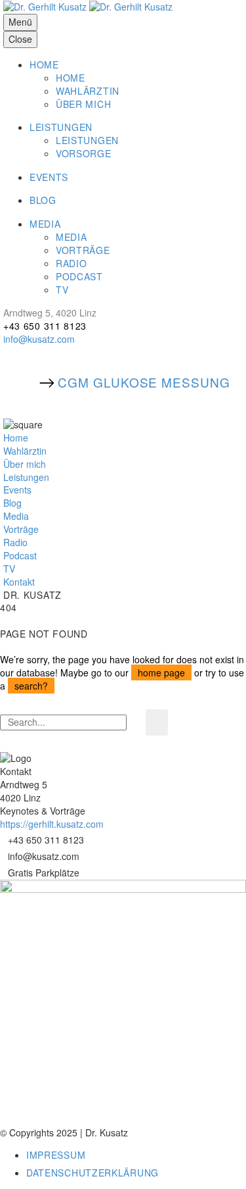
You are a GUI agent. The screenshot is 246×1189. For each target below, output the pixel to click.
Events (17, 489)
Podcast (20, 555)
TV (9, 568)
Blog (12, 502)
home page (161, 672)
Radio (15, 542)
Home (15, 437)
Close (20, 38)
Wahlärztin (25, 450)
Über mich (24, 463)
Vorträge (21, 529)
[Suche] (157, 722)
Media (16, 515)
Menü (20, 21)
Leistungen (26, 477)
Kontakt (19, 581)
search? (31, 685)
